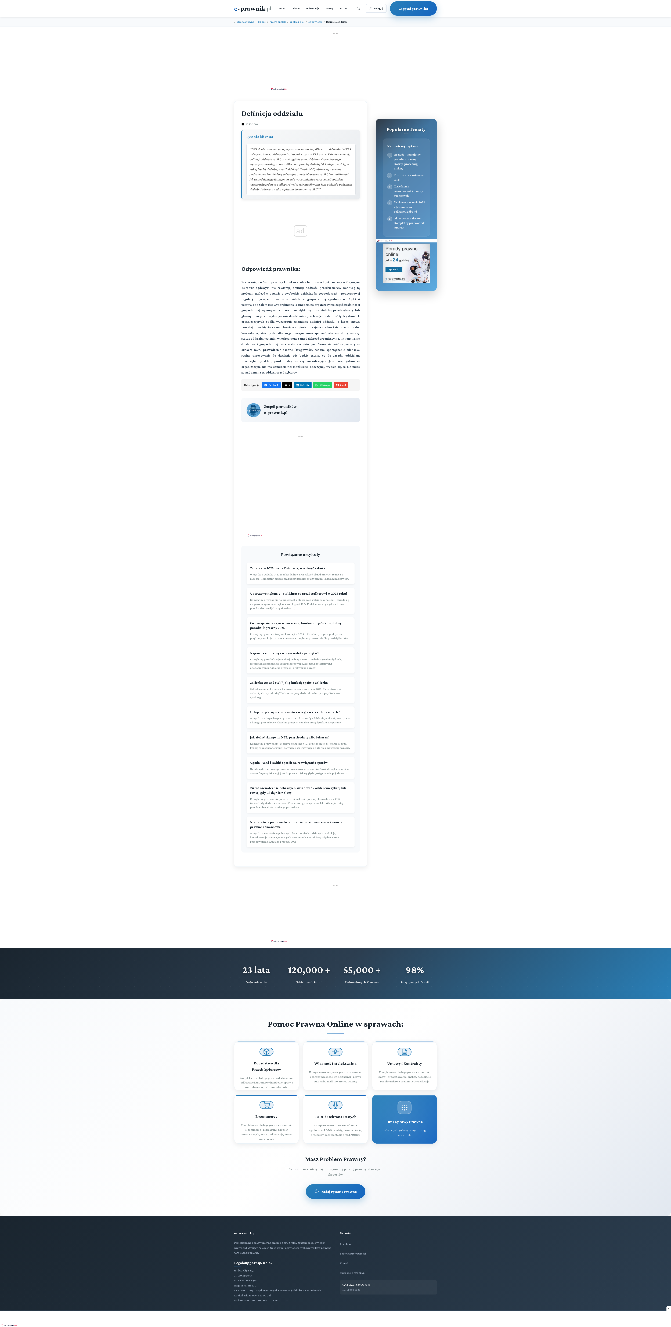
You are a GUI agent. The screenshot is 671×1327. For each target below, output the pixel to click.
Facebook (274, 385)
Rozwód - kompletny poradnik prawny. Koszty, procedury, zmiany (407, 161)
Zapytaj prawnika (413, 8)
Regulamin (346, 1244)
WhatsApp (325, 385)
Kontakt (345, 1263)
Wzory (329, 8)
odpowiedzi (315, 21)
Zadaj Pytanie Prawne (339, 1192)
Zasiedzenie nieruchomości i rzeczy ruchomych (408, 191)
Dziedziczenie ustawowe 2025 (409, 177)
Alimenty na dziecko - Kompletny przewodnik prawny (409, 223)
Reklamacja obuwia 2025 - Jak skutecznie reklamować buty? (409, 207)
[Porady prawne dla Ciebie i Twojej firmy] (406, 281)
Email (343, 385)
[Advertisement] (335, 61)
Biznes (296, 8)
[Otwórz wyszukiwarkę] (358, 8)
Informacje (312, 8)
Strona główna (245, 21)
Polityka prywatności (353, 1253)
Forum (344, 8)
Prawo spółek (277, 21)
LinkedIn (304, 385)
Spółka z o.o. (297, 21)
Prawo (282, 8)
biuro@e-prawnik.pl (352, 1272)
